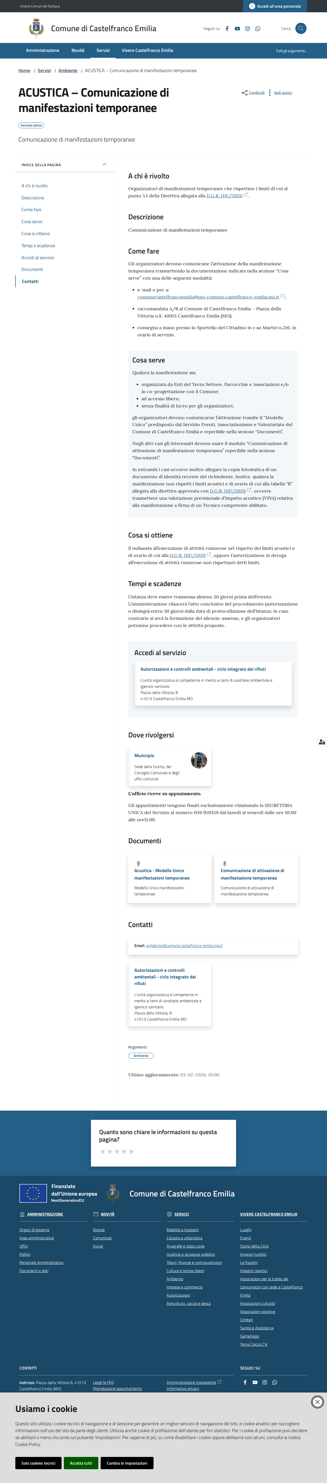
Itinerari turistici (253, 1254)
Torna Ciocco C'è (253, 1344)
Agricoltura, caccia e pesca (189, 1303)
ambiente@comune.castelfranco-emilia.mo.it (184, 945)
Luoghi (245, 1230)
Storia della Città (254, 1246)
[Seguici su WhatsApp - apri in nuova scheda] (256, 28)
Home (24, 70)
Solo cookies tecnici (38, 1463)
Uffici (23, 1246)
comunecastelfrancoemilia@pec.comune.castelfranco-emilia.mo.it (208, 297)
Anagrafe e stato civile (186, 1246)
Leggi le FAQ (103, 1382)
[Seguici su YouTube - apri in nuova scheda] (235, 28)
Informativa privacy (183, 1388)
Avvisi (98, 1246)
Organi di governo (34, 1230)
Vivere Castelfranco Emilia (268, 1214)
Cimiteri (246, 1320)
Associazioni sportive (257, 1311)
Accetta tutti (81, 1463)
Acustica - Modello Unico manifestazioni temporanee (162, 874)
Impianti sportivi (253, 1271)
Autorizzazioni (178, 1295)
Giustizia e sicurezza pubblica (191, 1254)
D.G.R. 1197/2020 (224, 196)
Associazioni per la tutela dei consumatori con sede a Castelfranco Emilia (271, 1287)
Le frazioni (249, 1262)
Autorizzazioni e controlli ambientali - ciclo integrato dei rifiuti (203, 669)
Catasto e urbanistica (184, 1238)
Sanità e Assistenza (257, 1328)
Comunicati (102, 1238)
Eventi (245, 1238)
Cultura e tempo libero (185, 1271)
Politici (24, 1254)
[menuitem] (42, 51)
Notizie (99, 1230)
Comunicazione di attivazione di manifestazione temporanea (252, 874)
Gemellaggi (249, 1336)
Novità (107, 1214)
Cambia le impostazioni (127, 1463)
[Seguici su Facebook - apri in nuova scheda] (225, 28)
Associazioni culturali (257, 1303)
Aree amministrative (36, 1238)
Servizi (44, 70)
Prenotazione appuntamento (117, 1388)
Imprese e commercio (185, 1287)
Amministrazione (45, 1214)
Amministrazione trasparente (191, 1382)
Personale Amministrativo (41, 1262)
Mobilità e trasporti (182, 1230)
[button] (301, 28)
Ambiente (68, 70)
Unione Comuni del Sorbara (40, 6)
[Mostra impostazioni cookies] (322, 741)
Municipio (144, 755)
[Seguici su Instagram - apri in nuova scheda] (245, 28)
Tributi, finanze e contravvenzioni (194, 1262)
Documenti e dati (33, 1271)
